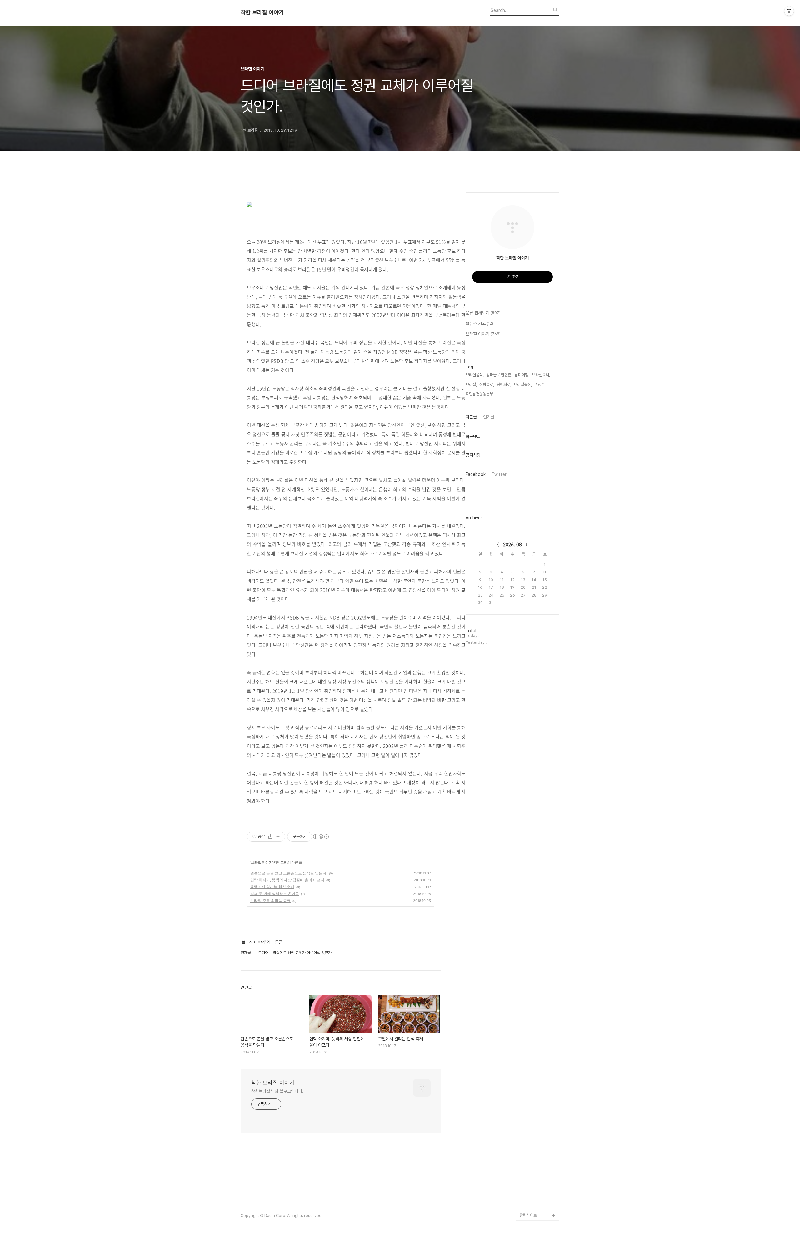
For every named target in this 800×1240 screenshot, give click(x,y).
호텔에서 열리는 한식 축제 (272, 886)
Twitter (499, 474)
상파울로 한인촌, (499, 374)
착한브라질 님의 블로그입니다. (277, 1091)
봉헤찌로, (504, 384)
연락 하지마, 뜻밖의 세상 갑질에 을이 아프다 (287, 880)
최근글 (471, 416)
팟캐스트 (527, 1205)
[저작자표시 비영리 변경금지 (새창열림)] (320, 836)
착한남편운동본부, (480, 394)
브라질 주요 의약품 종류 (270, 900)
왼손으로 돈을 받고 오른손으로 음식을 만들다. (288, 873)
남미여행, (522, 374)
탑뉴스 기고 (479, 323)
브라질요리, (541, 374)
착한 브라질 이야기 (262, 12)
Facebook (476, 474)
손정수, (540, 384)
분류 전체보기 (483, 312)
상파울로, (486, 384)
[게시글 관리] (278, 836)
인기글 (488, 416)
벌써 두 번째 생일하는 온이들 (274, 893)
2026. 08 (512, 545)
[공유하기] (270, 836)
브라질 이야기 (261, 862)
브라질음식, (475, 374)
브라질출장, (523, 384)
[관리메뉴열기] (789, 11)
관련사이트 (528, 1215)
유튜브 (525, 1195)
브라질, (471, 384)
